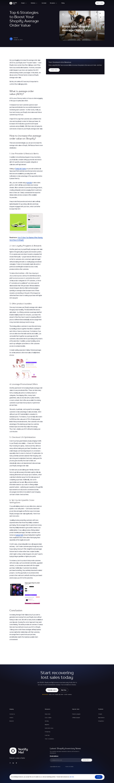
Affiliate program (76, 717)
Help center (47, 714)
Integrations (101, 721)
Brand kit (12, 721)
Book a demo (100, 3)
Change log (47, 731)
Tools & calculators (49, 739)
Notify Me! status (49, 728)
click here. (71, 777)
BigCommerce (101, 717)
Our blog (47, 721)
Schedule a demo (52, 690)
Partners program (76, 714)
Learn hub (47, 735)
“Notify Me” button (20, 169)
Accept (98, 777)
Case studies (48, 717)
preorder (29, 182)
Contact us (12, 714)
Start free (54, 70)
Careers (11, 717)
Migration (47, 724)
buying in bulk (19, 535)
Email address (54, 756)
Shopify (100, 714)
